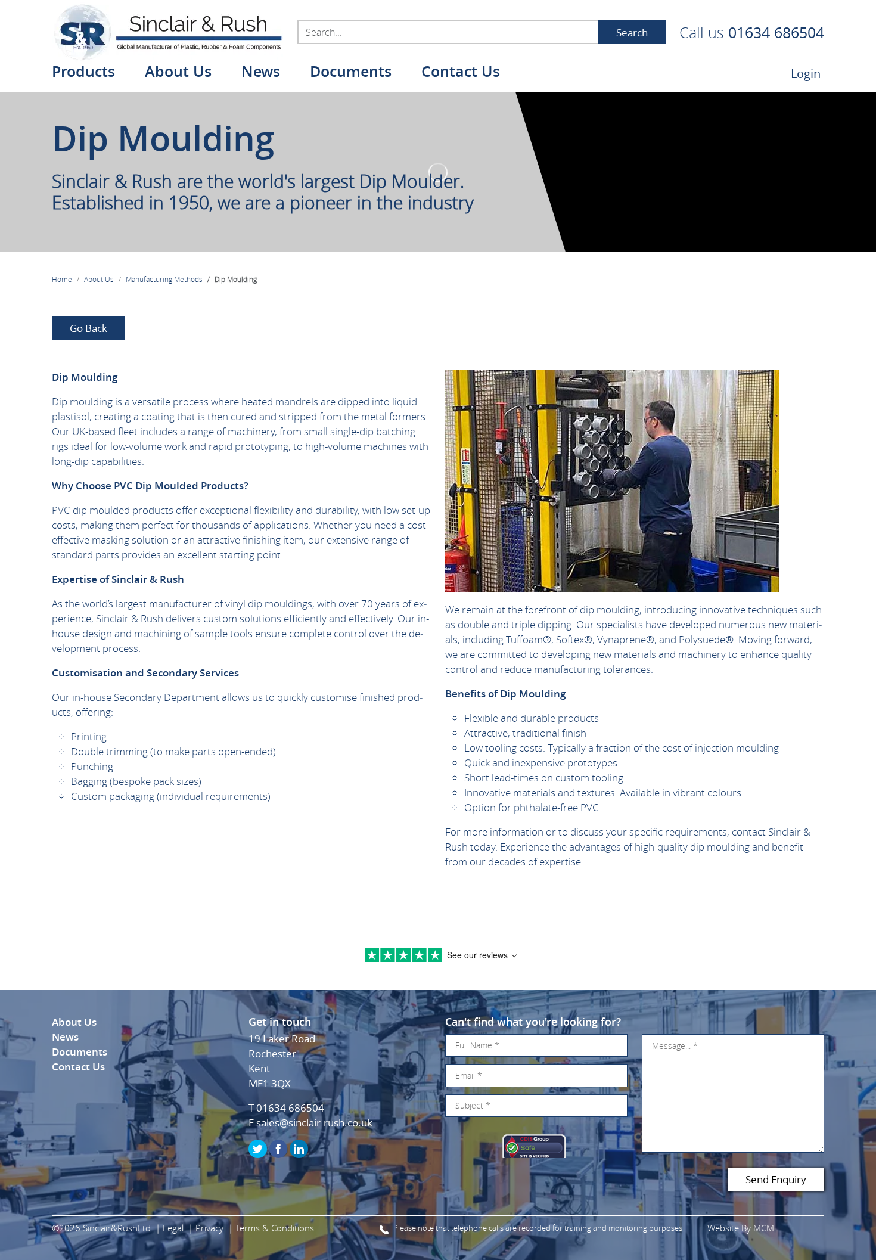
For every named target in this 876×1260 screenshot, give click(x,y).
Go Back (88, 328)
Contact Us (460, 73)
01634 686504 (776, 32)
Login (806, 74)
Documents (351, 73)
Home (62, 279)
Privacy (209, 1228)
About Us (99, 279)
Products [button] (83, 73)
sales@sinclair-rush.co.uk (314, 1122)
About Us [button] (178, 73)
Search (632, 32)
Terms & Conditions (274, 1228)
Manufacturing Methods (164, 279)
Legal (173, 1228)
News (260, 73)
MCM (763, 1228)
